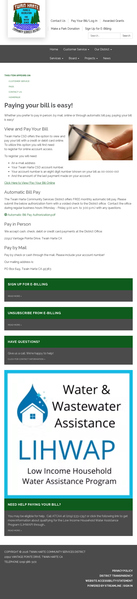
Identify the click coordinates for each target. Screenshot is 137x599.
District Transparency (116, 575)
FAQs (11, 86)
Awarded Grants (113, 20)
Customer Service (19, 81)
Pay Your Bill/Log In (84, 20)
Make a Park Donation (65, 28)
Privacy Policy (122, 570)
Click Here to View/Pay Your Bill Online (29, 183)
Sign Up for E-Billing (98, 28)
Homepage (14, 97)
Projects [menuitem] (90, 58)
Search (126, 35)
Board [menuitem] (73, 58)
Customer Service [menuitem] (75, 49)
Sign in (128, 585)
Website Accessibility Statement (109, 580)
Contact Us (58, 20)
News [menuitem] (107, 58)
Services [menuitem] (55, 58)
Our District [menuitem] (102, 49)
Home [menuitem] (54, 49)
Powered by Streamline (104, 585)
